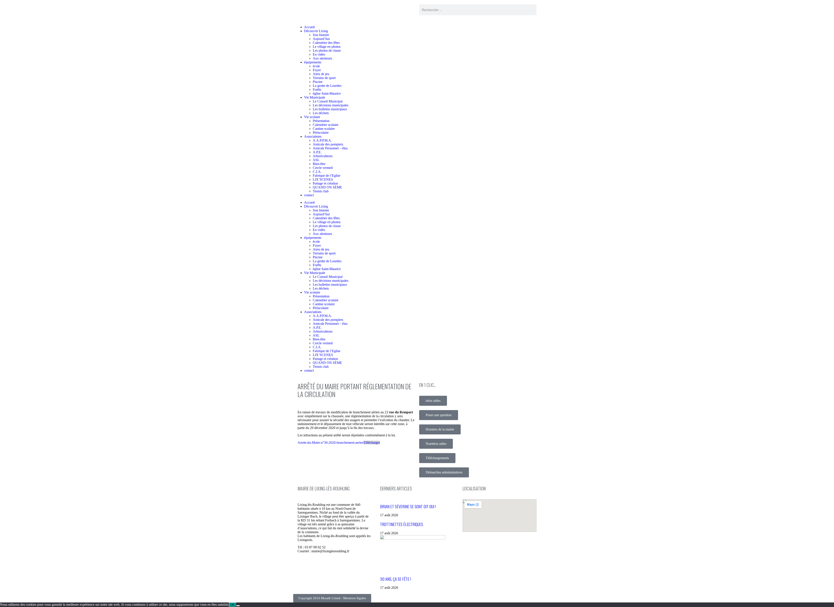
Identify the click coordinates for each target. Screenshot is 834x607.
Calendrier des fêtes (326, 43)
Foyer (317, 70)
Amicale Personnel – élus (330, 148)
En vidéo (319, 54)
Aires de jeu (321, 74)
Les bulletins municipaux (330, 109)
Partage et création (325, 183)
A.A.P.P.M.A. (322, 140)
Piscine (318, 82)
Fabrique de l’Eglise (326, 175)
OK (232, 604)
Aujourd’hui (321, 39)
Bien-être (319, 164)
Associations (312, 136)
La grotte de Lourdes (327, 85)
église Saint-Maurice (327, 93)
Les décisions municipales (330, 105)
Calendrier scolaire (325, 125)
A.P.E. (317, 152)
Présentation (321, 121)
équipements (312, 62)
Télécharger (372, 442)
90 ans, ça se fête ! (395, 579)
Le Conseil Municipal (328, 101)
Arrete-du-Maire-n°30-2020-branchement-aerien (331, 442)
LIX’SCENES (323, 179)
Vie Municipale (314, 97)
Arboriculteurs (323, 156)
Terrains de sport (324, 78)
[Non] (238, 605)
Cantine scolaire (324, 128)
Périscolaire (321, 132)
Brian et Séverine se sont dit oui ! (408, 506)
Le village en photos (327, 46)
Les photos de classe (327, 50)
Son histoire (321, 35)
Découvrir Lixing (316, 31)
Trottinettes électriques (401, 524)
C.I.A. (317, 171)
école (316, 66)
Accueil (309, 27)
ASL (316, 160)
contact (309, 195)
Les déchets (321, 113)
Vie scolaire (312, 117)
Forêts (317, 89)
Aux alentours (322, 58)
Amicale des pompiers (328, 144)
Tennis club (321, 191)
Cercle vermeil (323, 168)
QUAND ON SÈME (327, 187)
